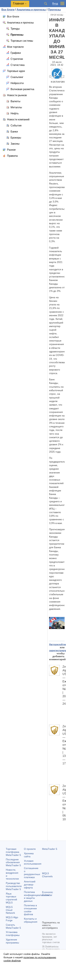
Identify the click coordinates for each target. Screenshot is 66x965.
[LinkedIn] (50, 918)
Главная (18, 3)
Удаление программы (12, 941)
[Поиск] (45, 3)
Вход (55, 3)
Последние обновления (13, 862)
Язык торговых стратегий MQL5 (11, 898)
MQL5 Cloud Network (10, 910)
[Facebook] (44, 912)
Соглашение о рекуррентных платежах (32, 872)
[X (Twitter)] (55, 912)
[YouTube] (44, 918)
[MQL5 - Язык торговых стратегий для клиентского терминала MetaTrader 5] (5, 3)
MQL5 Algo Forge (12, 919)
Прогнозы (57, 15)
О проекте (30, 848)
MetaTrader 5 (49, 848)
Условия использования (32, 862)
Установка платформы (13, 934)
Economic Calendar (47, 894)
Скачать (13, 926)
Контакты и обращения (30, 920)
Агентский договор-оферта (29, 884)
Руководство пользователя (14, 886)
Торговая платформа (13, 851)
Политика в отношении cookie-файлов (30, 910)
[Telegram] (50, 912)
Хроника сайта (29, 855)
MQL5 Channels (47, 875)
